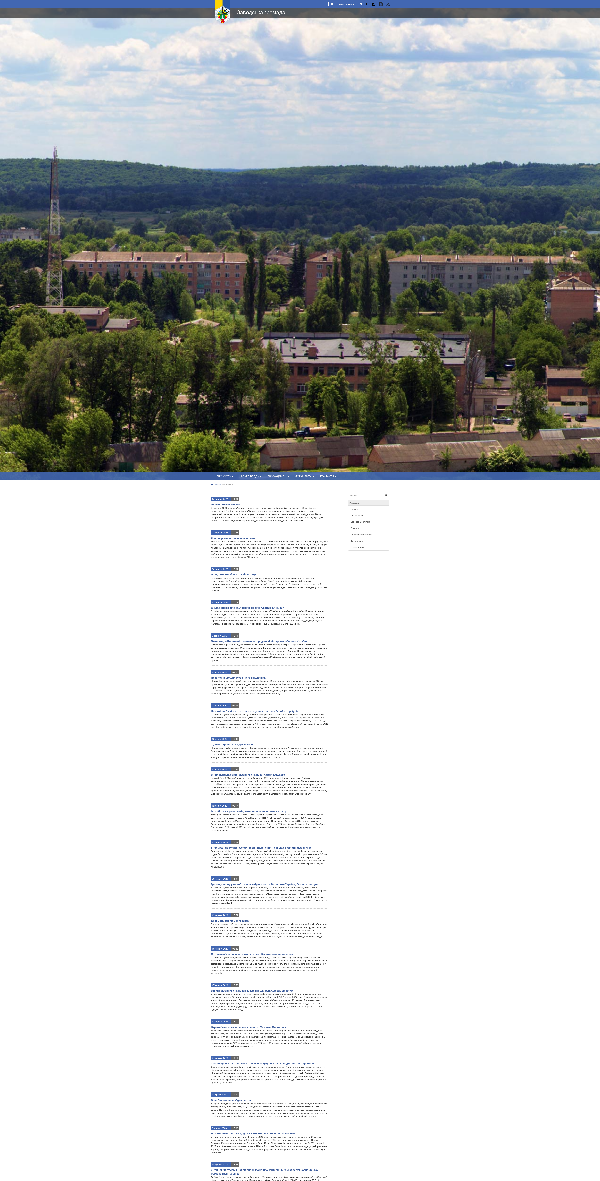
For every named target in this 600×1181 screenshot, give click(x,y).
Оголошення (357, 515)
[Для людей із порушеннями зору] (360, 4)
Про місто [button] (224, 476)
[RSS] (388, 4)
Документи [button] (303, 476)
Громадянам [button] (277, 476)
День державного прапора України (233, 538)
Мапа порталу (346, 3)
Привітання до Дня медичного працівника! (238, 677)
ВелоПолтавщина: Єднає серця (231, 1100)
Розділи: (354, 502)
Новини (229, 484)
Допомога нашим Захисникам (230, 920)
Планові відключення (361, 534)
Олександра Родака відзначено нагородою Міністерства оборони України (259, 641)
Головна (217, 484)
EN (331, 3)
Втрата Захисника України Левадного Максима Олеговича (248, 1027)
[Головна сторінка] (222, 11)
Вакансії (355, 528)
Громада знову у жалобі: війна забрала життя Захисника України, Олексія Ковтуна (264, 884)
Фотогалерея (357, 540)
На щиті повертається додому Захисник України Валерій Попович (253, 1133)
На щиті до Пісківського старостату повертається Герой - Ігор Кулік (254, 711)
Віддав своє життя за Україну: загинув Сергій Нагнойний (247, 608)
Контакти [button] (327, 476)
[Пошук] (367, 4)
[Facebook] (374, 4)
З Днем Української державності (232, 744)
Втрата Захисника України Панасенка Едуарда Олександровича (252, 990)
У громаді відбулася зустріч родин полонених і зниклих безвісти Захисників (261, 847)
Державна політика (360, 521)
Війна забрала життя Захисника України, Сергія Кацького (248, 774)
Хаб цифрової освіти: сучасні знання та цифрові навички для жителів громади (262, 1063)
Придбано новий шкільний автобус (234, 574)
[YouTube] (380, 4)
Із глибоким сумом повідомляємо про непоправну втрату (248, 811)
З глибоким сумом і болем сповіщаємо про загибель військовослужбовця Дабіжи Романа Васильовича (264, 1171)
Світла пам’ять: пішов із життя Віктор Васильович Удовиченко (252, 954)
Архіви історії (357, 547)
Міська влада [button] (250, 476)
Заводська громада (261, 12)
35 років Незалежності (225, 504)
